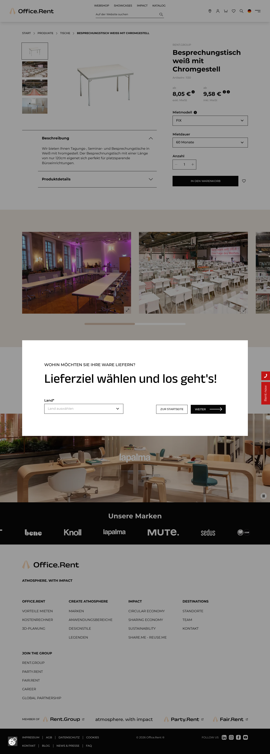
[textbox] (83, 409)
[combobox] (83, 409)
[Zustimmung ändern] (12, 741)
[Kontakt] (265, 375)
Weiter (200, 409)
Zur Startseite (171, 409)
